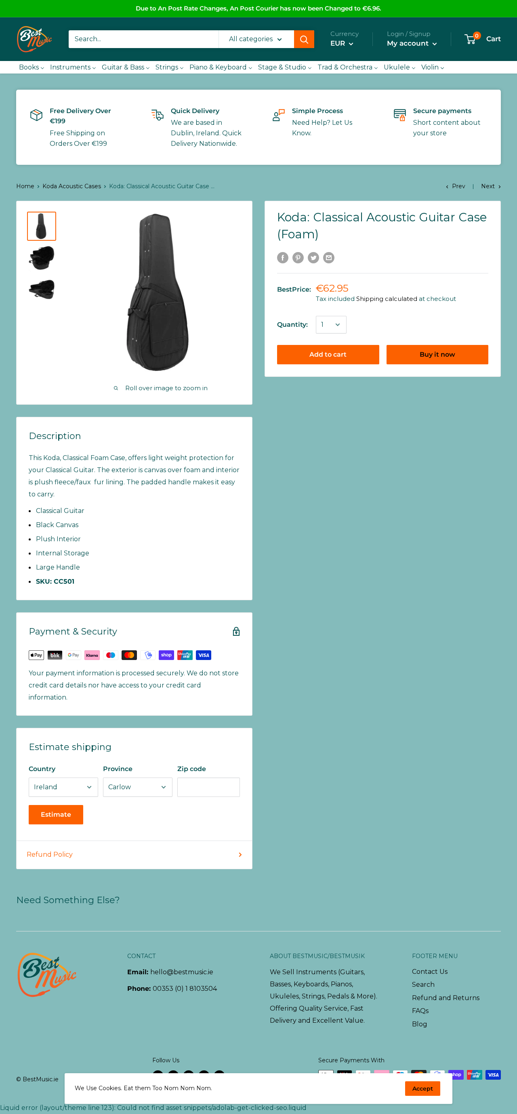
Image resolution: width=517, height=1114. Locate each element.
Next (488, 186)
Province (117, 769)
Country (42, 769)
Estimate (56, 814)
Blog (419, 1024)
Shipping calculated (386, 299)
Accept (422, 1088)
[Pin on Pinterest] (298, 257)
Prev (458, 186)
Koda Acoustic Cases (71, 186)
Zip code (191, 769)
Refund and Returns (445, 998)
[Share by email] (328, 257)
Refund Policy (50, 854)
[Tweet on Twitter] (313, 257)
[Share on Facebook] (282, 257)
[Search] (304, 39)
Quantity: (292, 324)
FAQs (420, 1011)
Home (25, 186)
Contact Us (430, 971)
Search (423, 984)
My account (409, 43)
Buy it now (437, 354)
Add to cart (328, 354)
